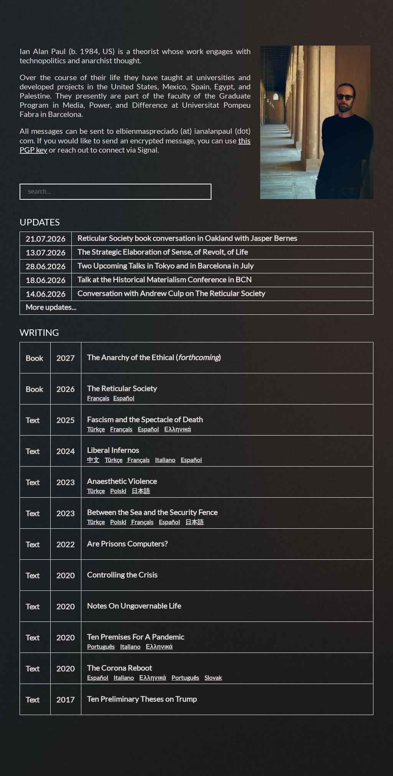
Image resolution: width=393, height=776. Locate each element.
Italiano (165, 459)
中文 (93, 459)
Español (123, 397)
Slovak (213, 677)
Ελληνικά (177, 428)
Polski (118, 490)
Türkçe (96, 428)
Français (98, 397)
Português (101, 646)
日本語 (141, 490)
